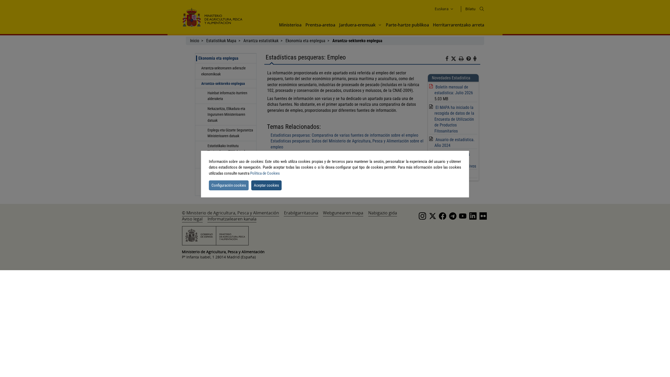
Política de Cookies (265, 173)
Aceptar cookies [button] (266, 185)
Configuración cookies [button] (228, 185)
